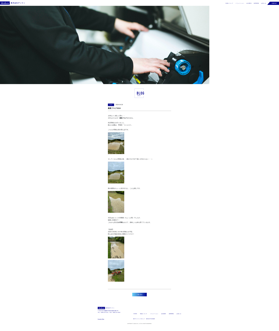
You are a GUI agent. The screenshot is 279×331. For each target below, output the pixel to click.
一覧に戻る (139, 294)
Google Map (101, 319)
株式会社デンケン (18, 3)
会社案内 (249, 3)
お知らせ (263, 3)
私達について (229, 3)
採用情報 (256, 3)
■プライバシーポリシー (139, 318)
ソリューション (239, 3)
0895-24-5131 (104, 312)
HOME (135, 313)
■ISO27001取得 (150, 318)
